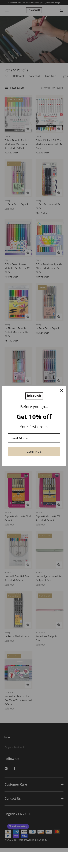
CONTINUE (34, 451)
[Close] (62, 390)
